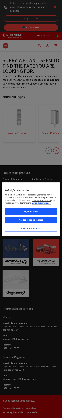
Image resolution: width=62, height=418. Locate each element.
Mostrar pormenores (31, 228)
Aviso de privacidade (41, 203)
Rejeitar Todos (31, 212)
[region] (31, 209)
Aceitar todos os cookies (31, 220)
